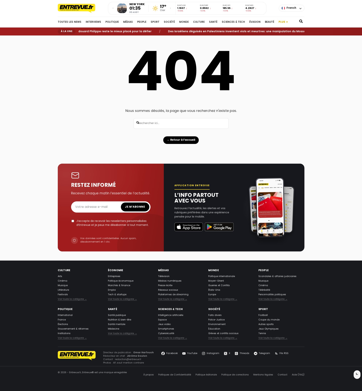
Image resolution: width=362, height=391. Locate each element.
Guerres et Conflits (219, 285)
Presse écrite (165, 285)
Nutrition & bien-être (119, 320)
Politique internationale (221, 276)
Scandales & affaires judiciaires (277, 276)
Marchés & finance (119, 285)
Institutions (64, 333)
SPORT (155, 22)
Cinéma (62, 281)
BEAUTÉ (269, 22)
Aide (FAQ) (298, 375)
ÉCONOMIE (115, 270)
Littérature (63, 290)
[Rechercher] (301, 22)
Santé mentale (116, 324)
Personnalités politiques (272, 295)
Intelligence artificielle (170, 315)
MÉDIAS (128, 22)
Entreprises (114, 276)
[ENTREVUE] (77, 358)
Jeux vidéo (164, 324)
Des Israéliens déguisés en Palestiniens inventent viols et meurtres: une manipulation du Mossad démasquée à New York (249, 31)
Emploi (112, 290)
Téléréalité (264, 290)
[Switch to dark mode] (357, 374)
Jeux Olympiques (268, 329)
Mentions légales (263, 375)
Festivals (63, 295)
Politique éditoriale (206, 375)
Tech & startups (117, 295)
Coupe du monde (269, 320)
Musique (63, 285)
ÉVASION (255, 22)
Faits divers (215, 315)
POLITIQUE (112, 22)
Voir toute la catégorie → (72, 299)
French (291, 8)
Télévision (164, 276)
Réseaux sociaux (168, 290)
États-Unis (214, 290)
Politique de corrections (235, 375)
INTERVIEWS (93, 22)
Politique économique (120, 281)
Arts (60, 276)
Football (263, 315)
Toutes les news (69, 22)
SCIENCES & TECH (233, 22)
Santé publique (117, 315)
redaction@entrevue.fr (128, 359)
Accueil (61, 38)
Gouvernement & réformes (73, 329)
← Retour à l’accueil (181, 140)
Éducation (214, 329)
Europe (212, 295)
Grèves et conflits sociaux (223, 333)
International (65, 315)
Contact (282, 375)
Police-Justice (216, 320)
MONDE (184, 22)
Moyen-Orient (216, 281)
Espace (162, 320)
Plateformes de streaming (173, 295)
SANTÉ (213, 22)
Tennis (262, 333)
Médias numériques (169, 281)
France (62, 320)
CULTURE (199, 22)
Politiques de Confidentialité (174, 375)
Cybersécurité (166, 333)
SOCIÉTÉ (169, 22)
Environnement (217, 324)
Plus (283, 22)
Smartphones (166, 329)
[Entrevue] (80, 8)
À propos (148, 375)
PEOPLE (141, 22)
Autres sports (266, 324)
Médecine (113, 329)
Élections (63, 324)
